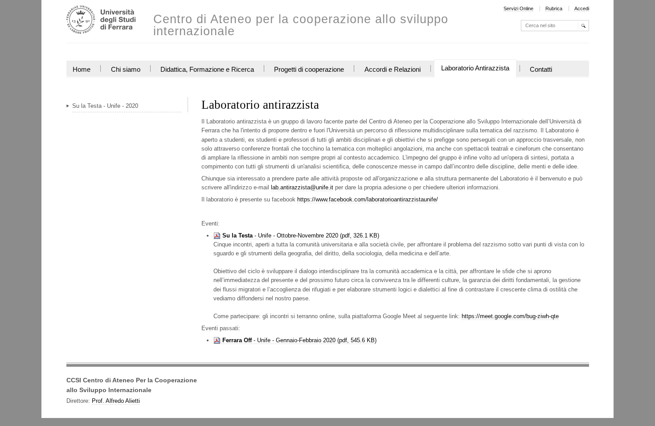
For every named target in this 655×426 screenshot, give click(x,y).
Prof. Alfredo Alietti (116, 400)
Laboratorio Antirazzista (475, 68)
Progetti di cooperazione (309, 69)
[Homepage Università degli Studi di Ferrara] (100, 20)
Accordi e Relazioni (392, 69)
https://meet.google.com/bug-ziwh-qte (510, 316)
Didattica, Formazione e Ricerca (207, 69)
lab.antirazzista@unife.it (302, 187)
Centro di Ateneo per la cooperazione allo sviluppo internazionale (301, 25)
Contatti (541, 69)
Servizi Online (518, 8)
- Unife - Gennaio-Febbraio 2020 (279, 340)
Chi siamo (125, 69)
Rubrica (553, 8)
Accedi (581, 8)
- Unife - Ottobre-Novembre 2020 (280, 235)
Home (81, 69)
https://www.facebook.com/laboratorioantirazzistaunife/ (367, 199)
